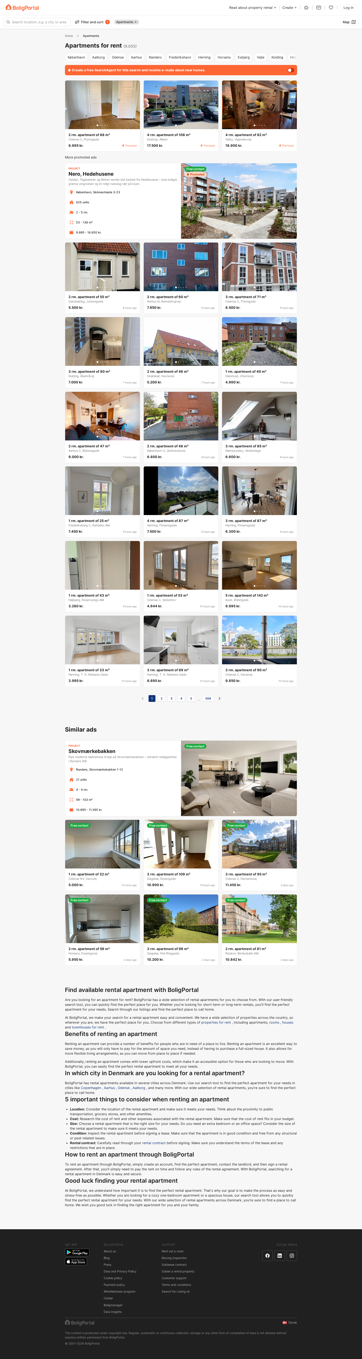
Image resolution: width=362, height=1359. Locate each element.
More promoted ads (81, 157)
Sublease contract (174, 1264)
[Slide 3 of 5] (102, 125)
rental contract (154, 1143)
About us (110, 1251)
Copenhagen (91, 1088)
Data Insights (113, 1312)
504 (208, 698)
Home (69, 36)
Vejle (260, 57)
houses (287, 1022)
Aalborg (98, 57)
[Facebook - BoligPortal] (267, 1255)
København (76, 57)
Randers (155, 57)
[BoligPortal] (22, 7)
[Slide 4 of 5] (105, 125)
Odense (118, 57)
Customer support (174, 1278)
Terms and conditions (176, 1284)
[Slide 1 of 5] (97, 125)
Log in (348, 7)
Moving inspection (174, 1258)
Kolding (277, 57)
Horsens (224, 57)
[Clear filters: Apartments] (135, 22)
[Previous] (142, 698)
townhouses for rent (88, 1027)
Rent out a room (173, 1251)
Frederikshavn (180, 57)
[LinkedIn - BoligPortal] (279, 1255)
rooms (274, 1022)
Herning (204, 57)
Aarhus (136, 57)
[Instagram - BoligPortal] (292, 1255)
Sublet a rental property (178, 1271)
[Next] (219, 698)
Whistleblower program (119, 1291)
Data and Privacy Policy (120, 1271)
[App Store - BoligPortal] (76, 1261)
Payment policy (114, 1284)
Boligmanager (113, 1305)
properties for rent (216, 1022)
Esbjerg (244, 57)
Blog (107, 1258)
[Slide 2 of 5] (100, 125)
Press (107, 1264)
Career (108, 1298)
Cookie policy (113, 1278)
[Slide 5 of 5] (107, 125)
